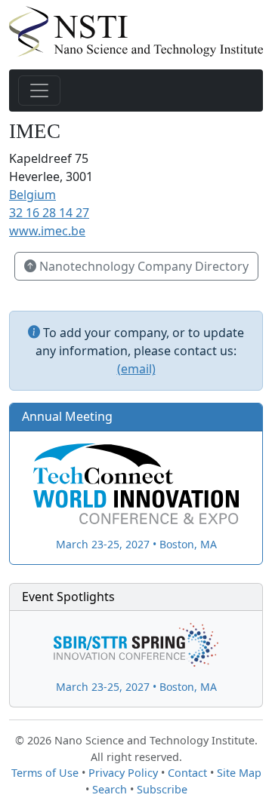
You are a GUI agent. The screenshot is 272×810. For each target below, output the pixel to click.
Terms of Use (45, 773)
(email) (136, 369)
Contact (187, 773)
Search (109, 789)
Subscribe (162, 789)
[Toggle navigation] (39, 90)
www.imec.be (47, 230)
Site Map (239, 773)
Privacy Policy (123, 773)
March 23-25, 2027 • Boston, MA (136, 544)
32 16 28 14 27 (49, 212)
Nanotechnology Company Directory (142, 266)
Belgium (32, 194)
